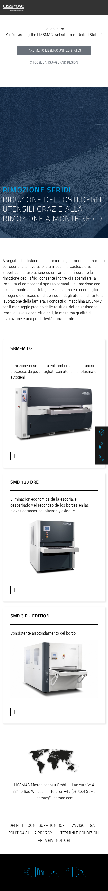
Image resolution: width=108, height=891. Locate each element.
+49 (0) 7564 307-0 (79, 791)
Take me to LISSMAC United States (54, 50)
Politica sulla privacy (30, 832)
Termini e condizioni (80, 832)
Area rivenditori (54, 840)
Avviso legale (85, 825)
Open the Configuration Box (37, 825)
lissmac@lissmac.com (53, 797)
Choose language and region (54, 62)
